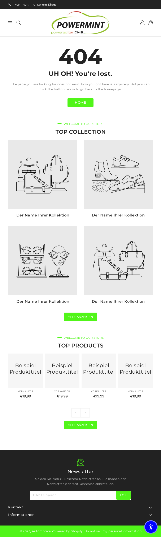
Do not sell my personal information (113, 531)
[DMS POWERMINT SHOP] (80, 22)
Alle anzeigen (80, 317)
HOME (80, 102)
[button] (151, 527)
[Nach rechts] (85, 412)
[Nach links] (76, 412)
